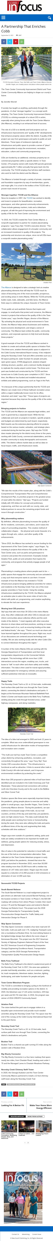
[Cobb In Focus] (26, 7)
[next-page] (28, 1142)
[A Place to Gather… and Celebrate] (26, 1126)
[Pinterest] (15, 41)
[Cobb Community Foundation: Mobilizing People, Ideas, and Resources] (9, 1126)
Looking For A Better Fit (12, 1105)
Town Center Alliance (15, 1084)
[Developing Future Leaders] (44, 1126)
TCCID (29, 198)
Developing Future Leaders (42, 1134)
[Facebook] (3, 41)
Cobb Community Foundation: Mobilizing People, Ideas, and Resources (9, 1136)
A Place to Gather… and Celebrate (26, 1134)
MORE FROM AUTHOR (35, 1116)
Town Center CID (29, 1084)
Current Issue (36, 1234)
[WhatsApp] (21, 41)
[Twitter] (9, 41)
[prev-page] (25, 1142)
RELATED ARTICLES (17, 1116)
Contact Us (15, 1234)
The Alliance (6, 287)
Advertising (25, 1234)
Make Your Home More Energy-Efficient (41, 1106)
